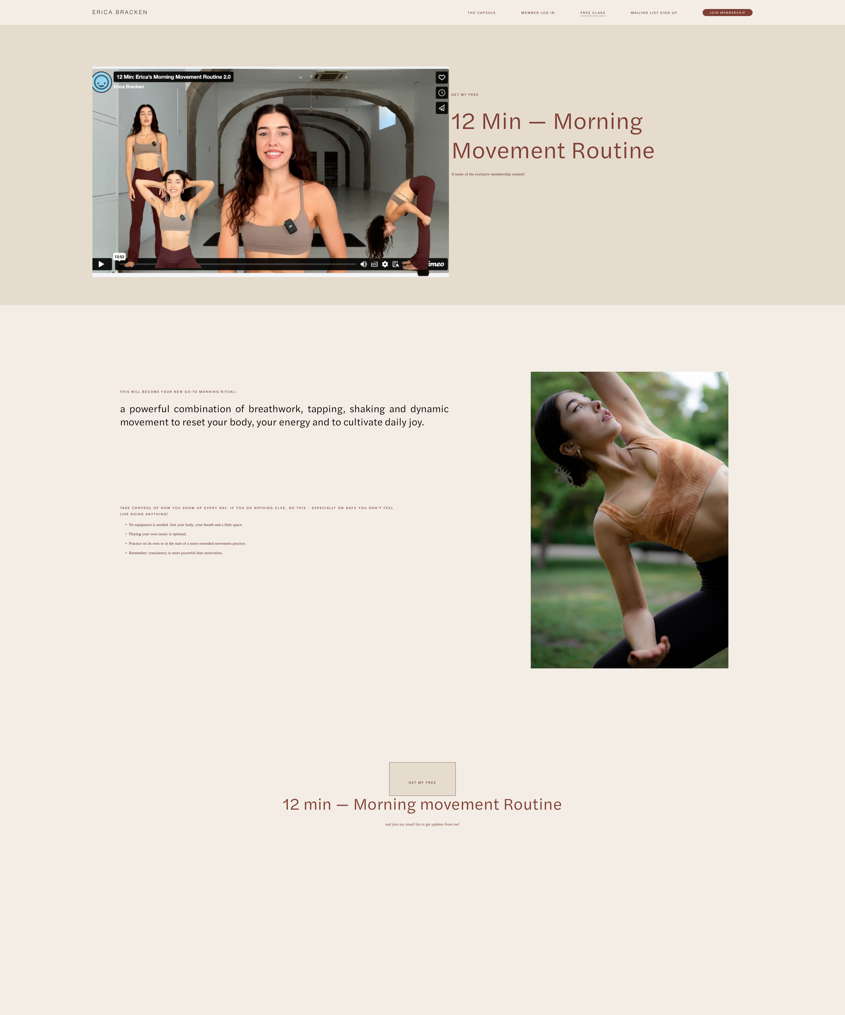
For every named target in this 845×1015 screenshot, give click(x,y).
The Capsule (482, 12)
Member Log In (538, 12)
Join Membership (728, 12)
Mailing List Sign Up (654, 12)
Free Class (593, 12)
